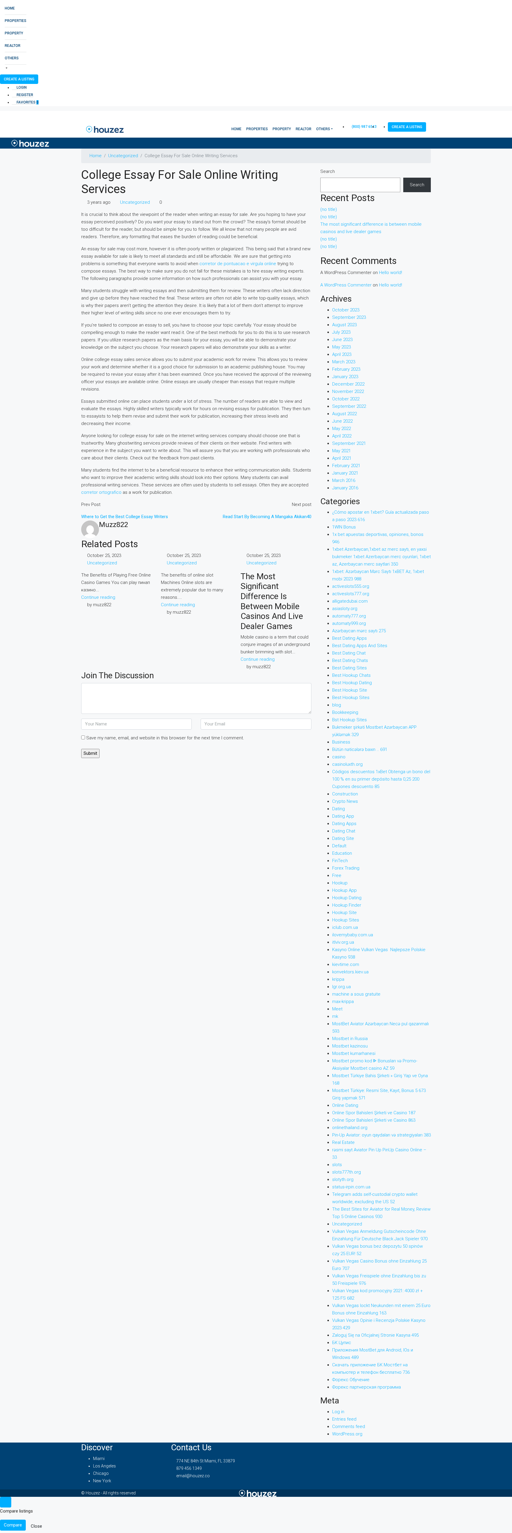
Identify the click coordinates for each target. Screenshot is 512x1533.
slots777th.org (346, 1172)
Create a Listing (19, 79)
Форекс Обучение (350, 1379)
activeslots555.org (350, 586)
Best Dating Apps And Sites (359, 645)
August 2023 (344, 324)
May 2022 (341, 428)
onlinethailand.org (349, 1127)
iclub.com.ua (345, 927)
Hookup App (344, 890)
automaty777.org (349, 616)
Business (341, 742)
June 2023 (342, 339)
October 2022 (345, 399)
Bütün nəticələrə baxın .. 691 (359, 749)
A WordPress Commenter (346, 285)
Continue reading (98, 597)
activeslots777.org (350, 593)
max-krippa (343, 1001)
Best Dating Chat (349, 653)
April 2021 (341, 458)
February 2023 (346, 369)
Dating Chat (343, 831)
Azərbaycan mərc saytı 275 (359, 630)
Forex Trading (345, 868)
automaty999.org (349, 623)
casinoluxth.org (347, 764)
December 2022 (348, 384)
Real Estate (343, 1142)
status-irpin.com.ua (351, 1187)
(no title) (328, 209)
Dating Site (343, 838)
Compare (13, 1525)
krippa (338, 979)
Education (342, 853)
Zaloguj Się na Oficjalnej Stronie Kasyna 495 (375, 1335)
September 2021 (349, 443)
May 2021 (341, 450)
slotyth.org (342, 1179)
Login (21, 87)
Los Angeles (104, 1466)
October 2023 (345, 310)
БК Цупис (341, 1342)
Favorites (27, 102)
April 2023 (341, 354)
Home (10, 8)
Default (339, 846)
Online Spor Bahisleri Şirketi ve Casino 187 (373, 1112)
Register (24, 95)
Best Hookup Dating (352, 682)
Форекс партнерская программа (366, 1387)
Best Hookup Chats (351, 675)
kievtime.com (345, 964)
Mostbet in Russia (350, 1038)
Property (14, 33)
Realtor (12, 46)
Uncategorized (123, 155)
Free (336, 875)
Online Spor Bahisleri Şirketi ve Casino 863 (373, 1120)
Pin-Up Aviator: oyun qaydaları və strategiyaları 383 (381, 1135)
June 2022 (342, 421)
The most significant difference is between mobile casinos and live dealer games (272, 601)
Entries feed (344, 1419)
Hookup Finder (346, 905)
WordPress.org (347, 1434)
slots (337, 1164)
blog (336, 705)
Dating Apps (344, 823)
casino (338, 757)
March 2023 (343, 361)
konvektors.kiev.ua (350, 972)
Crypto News (345, 801)
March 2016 (343, 480)
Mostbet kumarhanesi (353, 1053)
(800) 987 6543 (364, 127)
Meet (337, 1009)
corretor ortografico (101, 492)
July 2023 (341, 332)
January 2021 (345, 473)
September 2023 (349, 317)
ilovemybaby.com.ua (352, 934)
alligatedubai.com (350, 601)
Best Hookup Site (349, 690)
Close (36, 1526)
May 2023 (341, 347)
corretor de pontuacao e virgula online (237, 263)
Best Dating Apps (349, 638)
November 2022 (348, 391)
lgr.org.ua (341, 986)
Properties (15, 21)
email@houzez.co (193, 1475)
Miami (99, 1458)
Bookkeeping (345, 712)
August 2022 (344, 413)
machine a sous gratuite (356, 994)
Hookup (340, 883)
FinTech (340, 860)
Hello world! (390, 272)
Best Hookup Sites (350, 697)
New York (102, 1480)
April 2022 (341, 436)
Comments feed (348, 1426)
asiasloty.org (344, 608)
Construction (345, 794)
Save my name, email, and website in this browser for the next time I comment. (165, 738)
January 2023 (345, 376)
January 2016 (345, 488)
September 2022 (349, 406)
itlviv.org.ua (343, 942)
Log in (338, 1411)
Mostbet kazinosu (350, 1046)
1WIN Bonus (344, 527)
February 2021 (346, 465)
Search (327, 171)
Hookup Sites (345, 920)
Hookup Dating (346, 897)
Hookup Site (344, 912)
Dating (338, 808)
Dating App (343, 816)
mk (335, 1016)
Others (12, 58)
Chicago (101, 1473)
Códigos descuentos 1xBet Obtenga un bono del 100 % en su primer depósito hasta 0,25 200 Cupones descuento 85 (381, 779)
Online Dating (345, 1105)
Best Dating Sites (349, 668)
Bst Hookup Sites (349, 719)
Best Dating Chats (350, 660)
